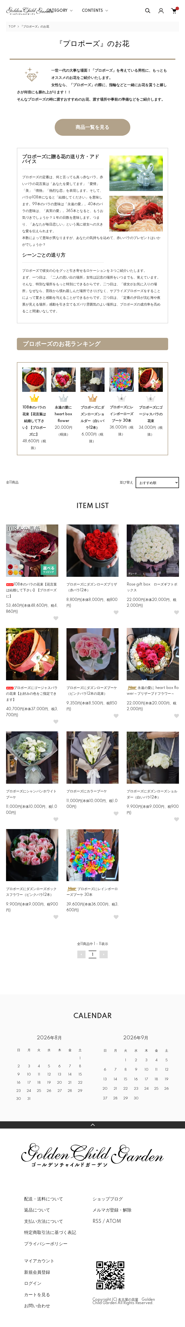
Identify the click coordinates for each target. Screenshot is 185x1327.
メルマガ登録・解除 (112, 1210)
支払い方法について (43, 1221)
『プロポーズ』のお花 (34, 26)
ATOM (113, 1221)
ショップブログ (107, 1199)
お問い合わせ (37, 1306)
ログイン (32, 1283)
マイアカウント (39, 1261)
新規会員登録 (37, 1272)
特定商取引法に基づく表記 (50, 1232)
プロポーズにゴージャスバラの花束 (151, 414)
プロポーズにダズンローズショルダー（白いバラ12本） (92, 418)
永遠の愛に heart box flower (63, 414)
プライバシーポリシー (45, 1244)
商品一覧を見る (92, 127)
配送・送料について (43, 1199)
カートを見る (37, 1295)
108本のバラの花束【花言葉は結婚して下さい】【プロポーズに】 (34, 421)
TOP (12, 26)
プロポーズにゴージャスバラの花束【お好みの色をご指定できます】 (32, 694)
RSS (96, 1221)
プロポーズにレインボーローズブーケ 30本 (121, 414)
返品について (37, 1210)
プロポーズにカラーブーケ (86, 791)
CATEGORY (56, 11)
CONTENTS (92, 11)
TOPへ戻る (92, 1125)
